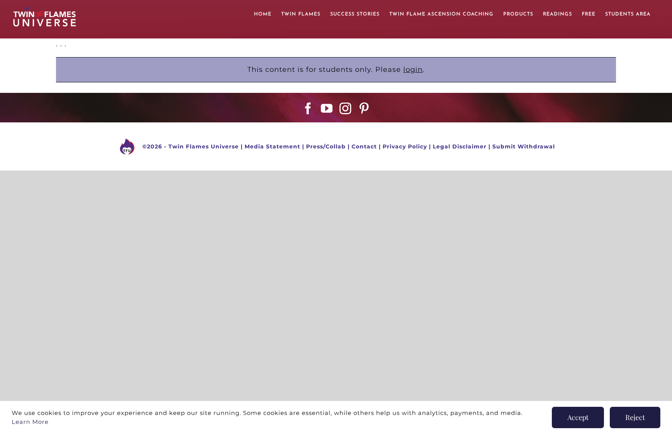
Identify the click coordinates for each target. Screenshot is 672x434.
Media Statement (272, 146)
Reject (635, 417)
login (413, 69)
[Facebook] (308, 108)
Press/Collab (326, 146)
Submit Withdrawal (523, 146)
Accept (577, 417)
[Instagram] (346, 108)
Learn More (30, 421)
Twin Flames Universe (203, 146)
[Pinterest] (364, 108)
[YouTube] (327, 108)
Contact (364, 146)
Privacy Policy (405, 146)
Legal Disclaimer (459, 146)
